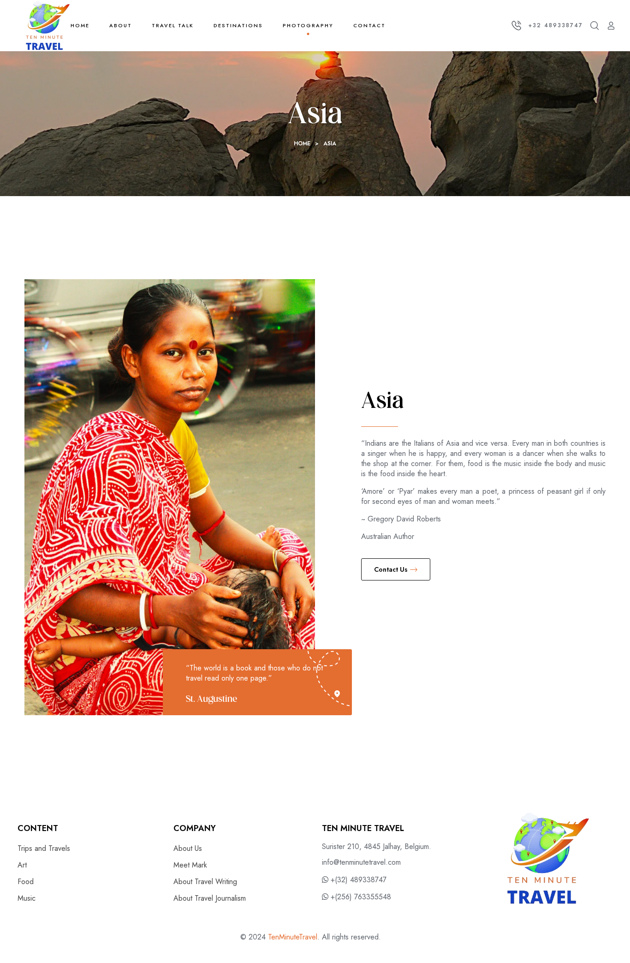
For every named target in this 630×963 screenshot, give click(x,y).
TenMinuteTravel (292, 937)
